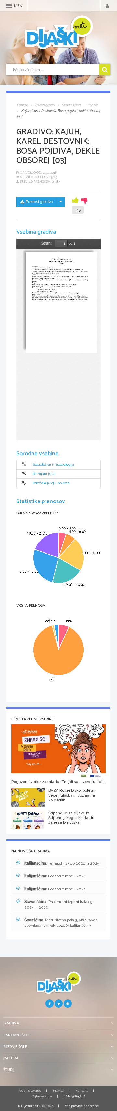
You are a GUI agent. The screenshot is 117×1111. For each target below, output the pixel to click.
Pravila (58, 1090)
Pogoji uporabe (29, 1090)
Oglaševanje (42, 1096)
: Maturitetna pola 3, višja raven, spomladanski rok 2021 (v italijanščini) (61, 923)
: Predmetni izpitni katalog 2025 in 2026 (58, 904)
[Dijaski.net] (58, 33)
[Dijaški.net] (58, 985)
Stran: (46, 243)
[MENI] (9, 5)
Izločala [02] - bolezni (52, 483)
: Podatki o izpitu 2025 (54, 889)
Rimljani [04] (44, 474)
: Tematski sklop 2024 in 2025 (61, 863)
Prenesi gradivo (39, 201)
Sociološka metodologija (53, 464)
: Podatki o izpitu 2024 (54, 876)
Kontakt (81, 1090)
